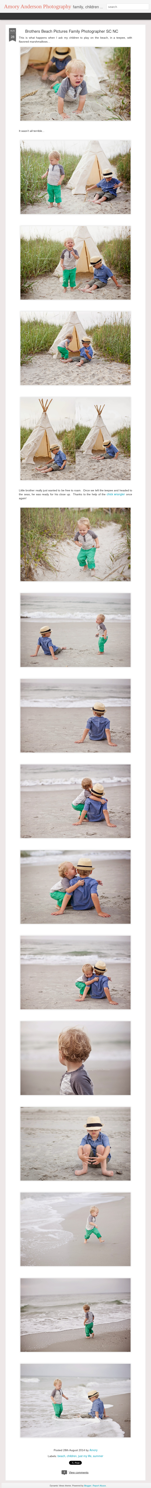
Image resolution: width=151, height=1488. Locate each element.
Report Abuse (99, 1485)
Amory (93, 1450)
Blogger (87, 1485)
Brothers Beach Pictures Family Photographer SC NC (71, 31)
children (72, 1456)
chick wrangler (115, 494)
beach (61, 1456)
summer (98, 1456)
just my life (84, 1456)
